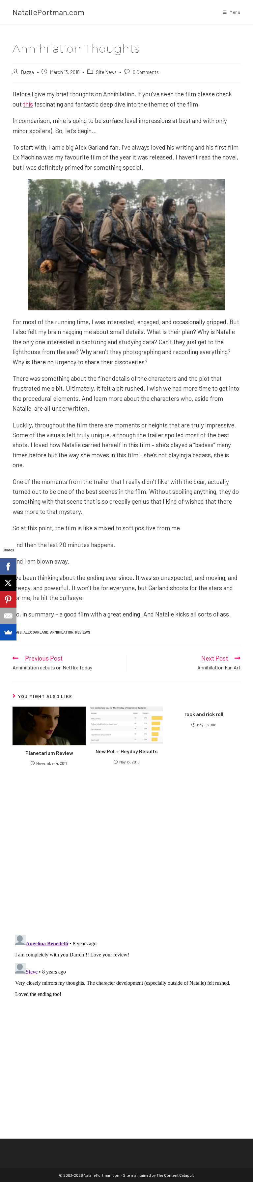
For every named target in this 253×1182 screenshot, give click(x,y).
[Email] (8, 616)
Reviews (82, 632)
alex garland (35, 632)
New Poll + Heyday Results (127, 751)
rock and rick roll (203, 714)
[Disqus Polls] (126, 850)
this (28, 104)
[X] (8, 583)
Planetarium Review (49, 753)
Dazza (27, 72)
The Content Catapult (175, 1175)
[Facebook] (8, 566)
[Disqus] (126, 1014)
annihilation (61, 632)
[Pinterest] (8, 599)
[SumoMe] (8, 632)
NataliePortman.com (48, 12)
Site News (106, 72)
